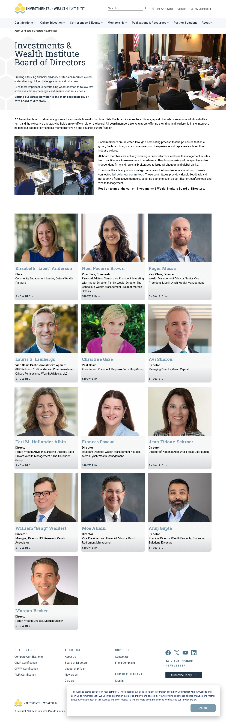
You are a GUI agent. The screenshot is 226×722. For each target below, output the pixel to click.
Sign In (119, 680)
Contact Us (122, 656)
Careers (70, 680)
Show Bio (25, 296)
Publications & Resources (149, 22)
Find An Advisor (164, 8)
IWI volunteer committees (128, 174)
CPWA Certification (26, 668)
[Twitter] (176, 654)
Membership (116, 22)
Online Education (51, 22)
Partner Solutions (185, 22)
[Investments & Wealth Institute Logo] (40, 706)
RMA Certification (25, 674)
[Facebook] (168, 654)
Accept (203, 707)
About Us (18, 31)
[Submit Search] (145, 8)
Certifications (23, 22)
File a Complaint (125, 662)
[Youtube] (185, 653)
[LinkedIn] (194, 654)
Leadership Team (75, 668)
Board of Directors (76, 662)
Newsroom (71, 674)
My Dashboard (203, 8)
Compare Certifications (28, 656)
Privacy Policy (189, 699)
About (206, 22)
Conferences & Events (85, 22)
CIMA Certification (25, 662)
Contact (181, 8)
